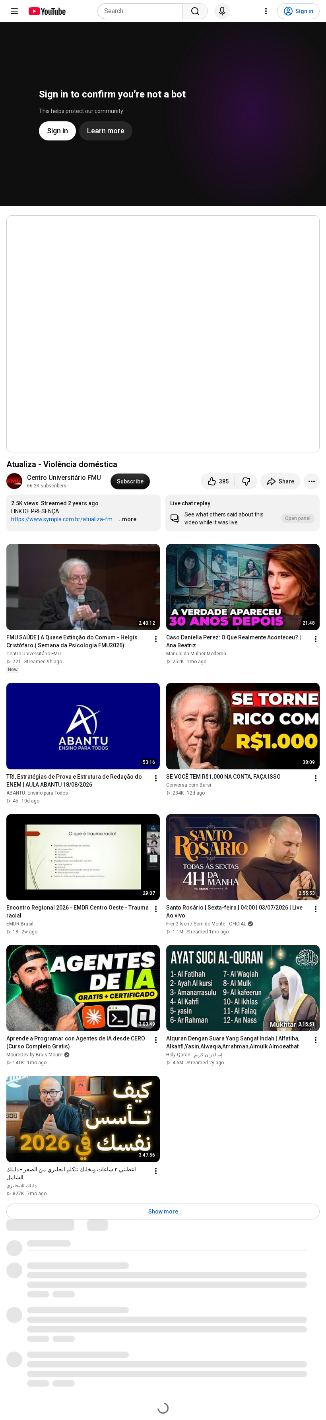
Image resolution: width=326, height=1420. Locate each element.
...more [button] (126, 519)
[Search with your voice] (222, 11)
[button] (242, 513)
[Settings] (266, 11)
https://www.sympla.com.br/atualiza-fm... (63, 519)
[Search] (195, 11)
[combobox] (142, 11)
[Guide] (14, 11)
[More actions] (312, 481)
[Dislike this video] (246, 481)
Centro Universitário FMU (64, 477)
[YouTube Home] (46, 11)
